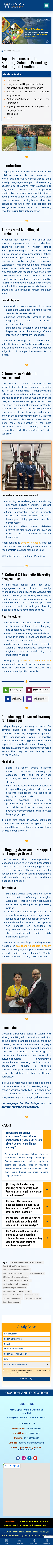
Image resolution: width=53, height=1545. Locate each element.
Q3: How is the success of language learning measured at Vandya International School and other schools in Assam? (23, 1206)
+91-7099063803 (31, 1438)
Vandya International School (24, 1531)
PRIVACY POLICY (40, 1525)
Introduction (13, 81)
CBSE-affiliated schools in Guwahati (16, 1280)
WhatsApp (20, 1543)
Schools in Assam (31, 1295)
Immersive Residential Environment (24, 88)
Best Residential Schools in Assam (15, 1266)
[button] (46, 5)
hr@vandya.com (26, 1450)
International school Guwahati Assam (16, 1291)
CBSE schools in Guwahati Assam (15, 1277)
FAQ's (9, 118)
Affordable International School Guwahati (27, 1263)
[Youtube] (35, 1458)
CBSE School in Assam (35, 1273)
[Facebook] (18, 1458)
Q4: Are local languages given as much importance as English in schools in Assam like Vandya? (23, 1221)
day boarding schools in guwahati (15, 1284)
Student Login (33, 1543)
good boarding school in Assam (14, 1288)
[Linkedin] (29, 1458)
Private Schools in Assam (12, 1295)
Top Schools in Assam (11, 1302)
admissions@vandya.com (31, 1443)
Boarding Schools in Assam (13, 1273)
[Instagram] (24, 1458)
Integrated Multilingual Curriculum (24, 84)
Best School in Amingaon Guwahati (16, 1270)
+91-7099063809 (34, 1429)
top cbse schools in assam (12, 1298)
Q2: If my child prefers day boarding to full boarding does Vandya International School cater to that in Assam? (24, 1189)
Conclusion (12, 114)
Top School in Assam (33, 1298)
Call (7, 1543)
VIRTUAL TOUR (25, 1525)
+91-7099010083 (32, 1433)
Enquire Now (46, 1543)
